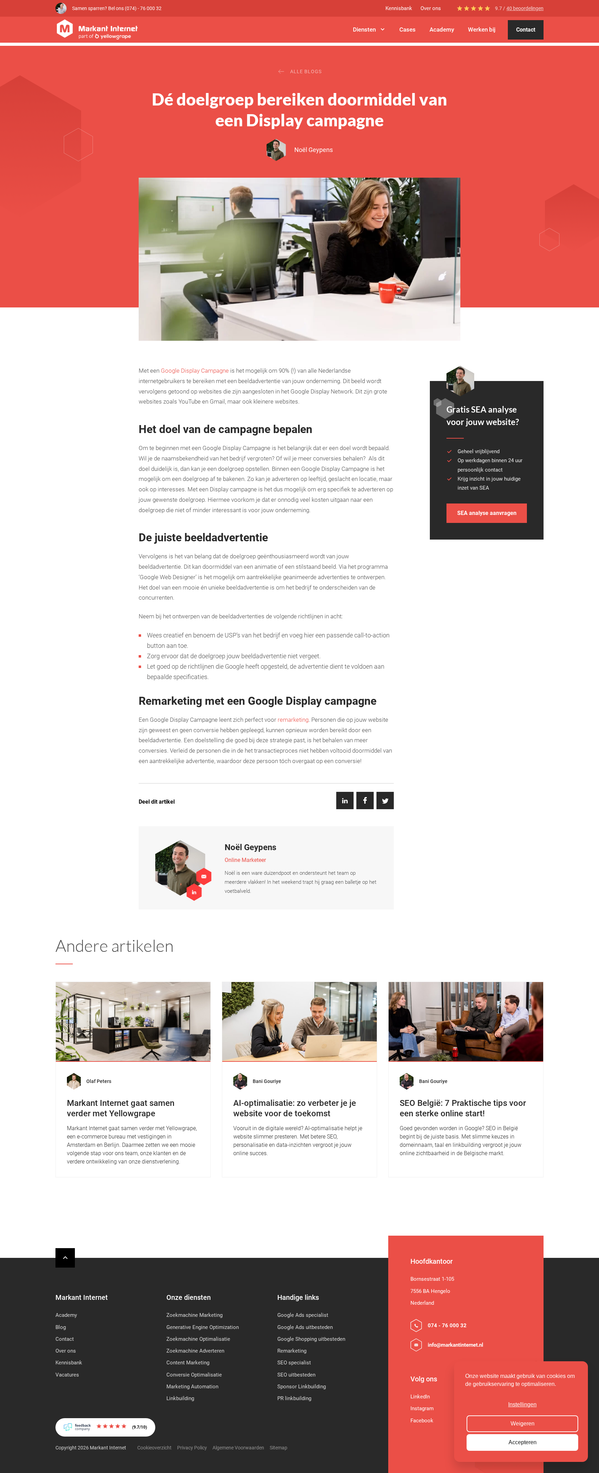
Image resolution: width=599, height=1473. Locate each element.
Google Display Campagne (195, 370)
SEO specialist (294, 1363)
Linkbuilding (180, 1398)
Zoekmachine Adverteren (195, 1351)
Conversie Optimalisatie (194, 1375)
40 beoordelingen (525, 8)
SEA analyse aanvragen (486, 513)
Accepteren (523, 1442)
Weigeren (523, 1424)
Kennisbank (398, 8)
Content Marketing (187, 1363)
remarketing (293, 719)
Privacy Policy (192, 1447)
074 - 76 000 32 (447, 1325)
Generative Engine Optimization (202, 1327)
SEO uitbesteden (296, 1375)
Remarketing (291, 1351)
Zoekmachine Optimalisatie (198, 1339)
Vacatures (67, 1375)
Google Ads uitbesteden (305, 1327)
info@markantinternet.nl (455, 1345)
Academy (441, 29)
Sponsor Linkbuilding (301, 1386)
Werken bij (481, 29)
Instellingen (522, 1404)
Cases (407, 29)
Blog (60, 1327)
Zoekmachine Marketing (194, 1315)
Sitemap (278, 1447)
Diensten (364, 29)
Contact (525, 29)
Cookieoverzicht (154, 1447)
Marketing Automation (192, 1386)
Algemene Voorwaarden (238, 1447)
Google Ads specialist (302, 1315)
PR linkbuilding (294, 1398)
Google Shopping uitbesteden (311, 1339)
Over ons (430, 8)
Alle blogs (306, 71)
